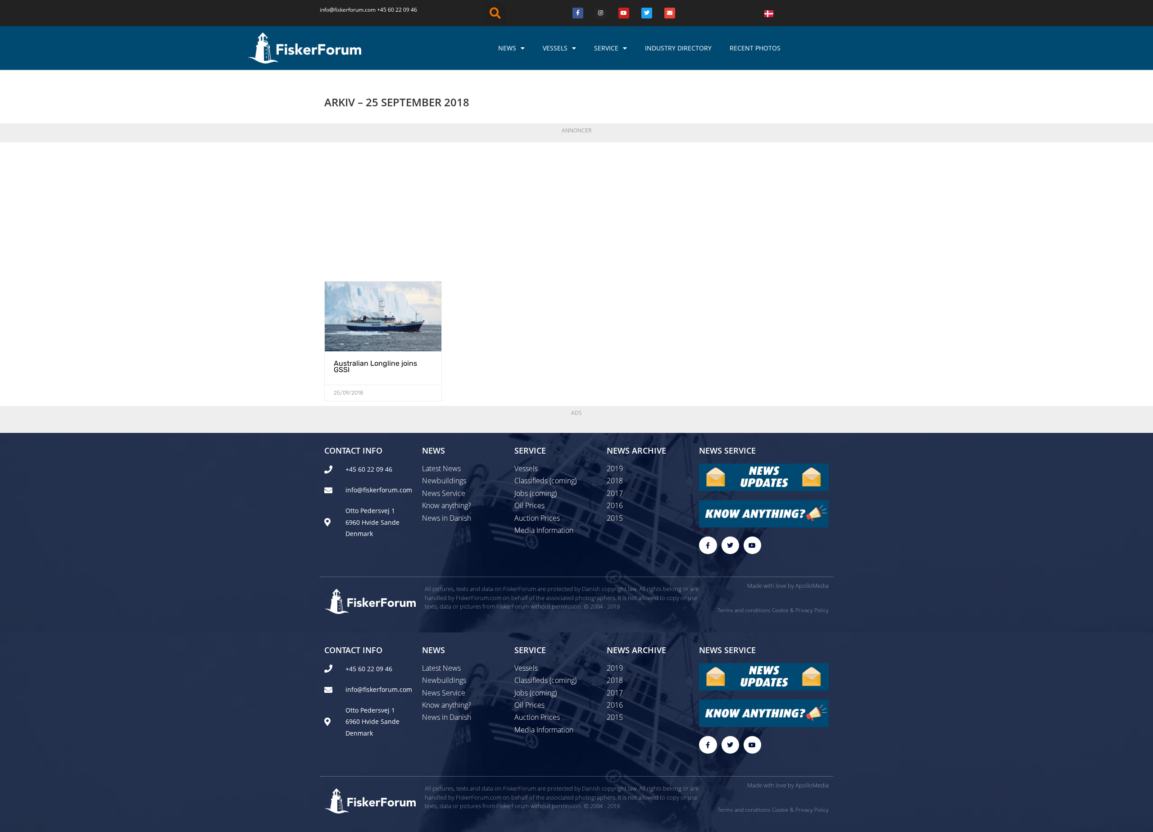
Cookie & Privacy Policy (800, 610)
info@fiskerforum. (342, 10)
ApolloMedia (812, 586)
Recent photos (755, 48)
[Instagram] (600, 13)
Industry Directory (678, 48)
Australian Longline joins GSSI (375, 366)
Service (606, 48)
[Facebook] (577, 13)
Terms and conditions (744, 610)
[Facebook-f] (708, 545)
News (507, 48)
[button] (495, 13)
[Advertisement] (576, 209)
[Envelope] (669, 13)
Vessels (555, 48)
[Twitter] (646, 13)
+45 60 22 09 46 (397, 10)
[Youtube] (623, 13)
